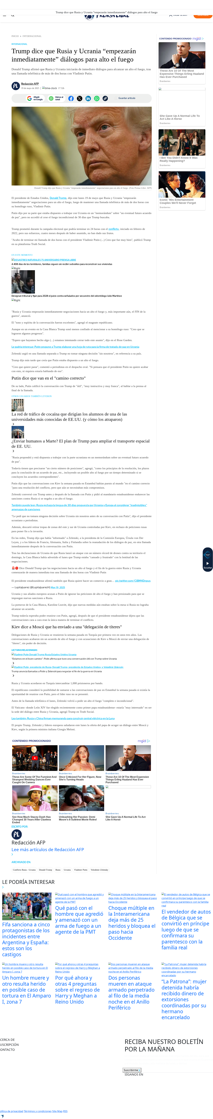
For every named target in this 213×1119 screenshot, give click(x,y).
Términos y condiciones (38, 1111)
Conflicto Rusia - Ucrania (24, 870)
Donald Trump (58, 198)
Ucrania (67, 870)
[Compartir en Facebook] (71, 98)
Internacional (32, 36)
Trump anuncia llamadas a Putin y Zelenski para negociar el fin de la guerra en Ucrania (57, 671)
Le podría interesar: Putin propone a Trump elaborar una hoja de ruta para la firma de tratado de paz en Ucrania (75, 347)
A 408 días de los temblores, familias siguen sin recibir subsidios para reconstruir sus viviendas (62, 264)
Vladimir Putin (80, 870)
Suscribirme (131, 1070)
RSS (65, 1111)
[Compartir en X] (80, 98)
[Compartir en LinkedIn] (88, 98)
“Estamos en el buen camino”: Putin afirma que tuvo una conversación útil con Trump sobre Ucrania (64, 658)
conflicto (114, 229)
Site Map (57, 1111)
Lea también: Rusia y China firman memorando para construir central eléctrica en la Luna (63, 718)
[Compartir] (97, 98)
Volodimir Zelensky (99, 870)
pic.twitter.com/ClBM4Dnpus (133, 580)
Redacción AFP (30, 84)
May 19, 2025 (58, 587)
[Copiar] (105, 98)
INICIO (15, 36)
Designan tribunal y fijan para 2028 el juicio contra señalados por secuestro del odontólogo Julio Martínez (67, 295)
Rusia (58, 870)
